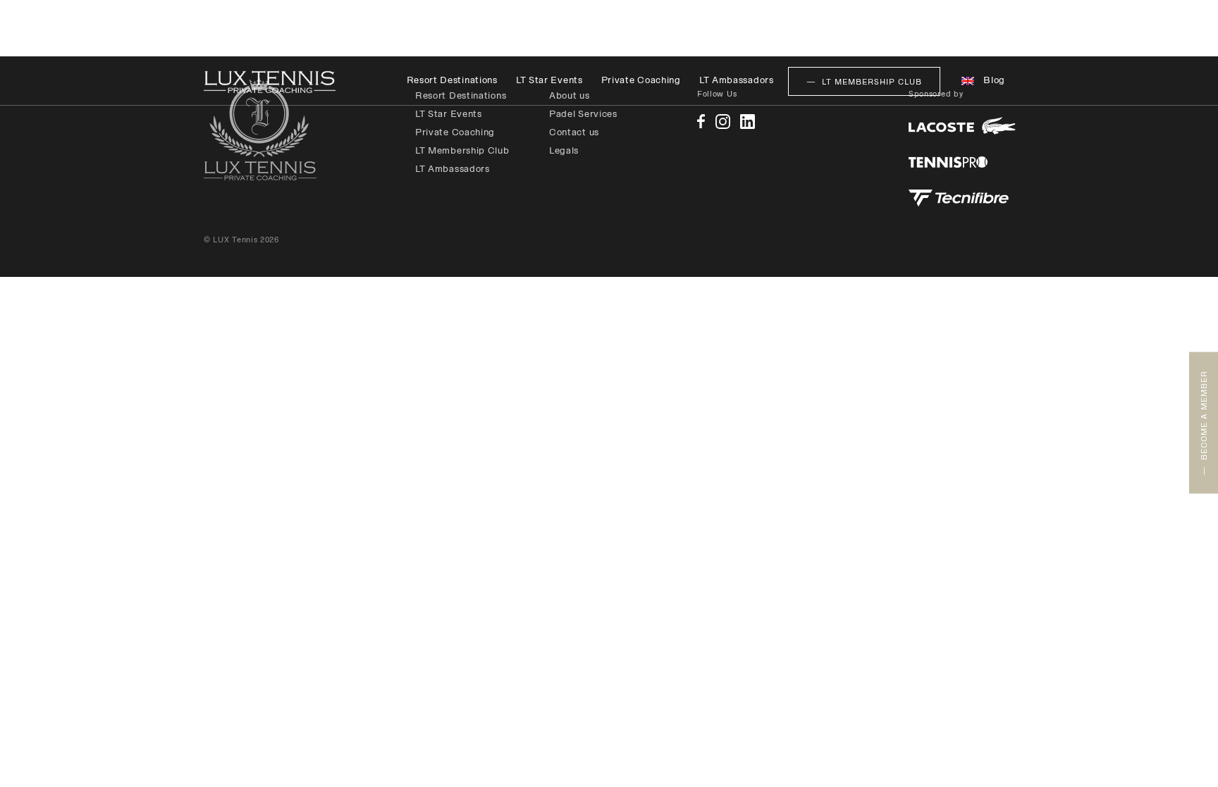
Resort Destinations (452, 80)
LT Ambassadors (736, 80)
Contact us (574, 132)
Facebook (701, 121)
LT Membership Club (462, 150)
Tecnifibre (959, 198)
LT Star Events (549, 80)
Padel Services (583, 114)
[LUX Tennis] (260, 129)
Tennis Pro (948, 162)
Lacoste (962, 126)
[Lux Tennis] (270, 81)
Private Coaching (641, 80)
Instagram (722, 121)
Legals (564, 150)
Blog (994, 80)
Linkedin (747, 121)
